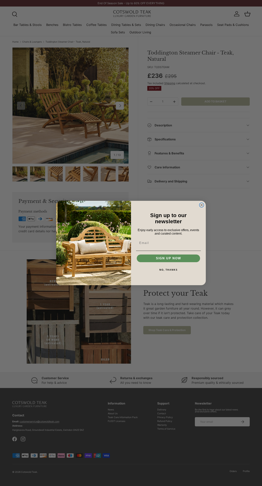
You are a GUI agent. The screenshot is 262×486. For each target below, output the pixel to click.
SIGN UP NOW (168, 258)
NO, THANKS (168, 270)
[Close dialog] (201, 205)
